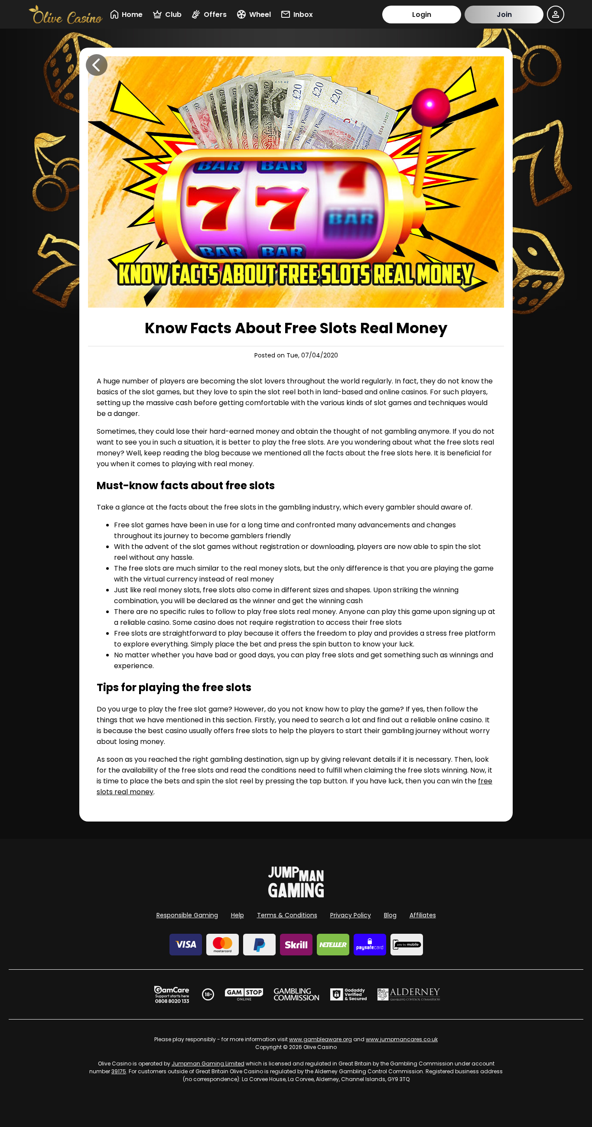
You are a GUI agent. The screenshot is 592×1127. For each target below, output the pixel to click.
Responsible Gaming (187, 915)
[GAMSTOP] (244, 994)
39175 (118, 1071)
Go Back (96, 65)
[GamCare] (171, 994)
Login (421, 14)
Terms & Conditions (287, 915)
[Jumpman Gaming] (296, 895)
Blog (390, 915)
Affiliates (423, 915)
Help (237, 915)
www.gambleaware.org (320, 1039)
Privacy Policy (350, 915)
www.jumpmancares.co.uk (402, 1039)
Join (504, 14)
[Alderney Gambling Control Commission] (408, 994)
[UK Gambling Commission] (296, 994)
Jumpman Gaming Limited (208, 1063)
